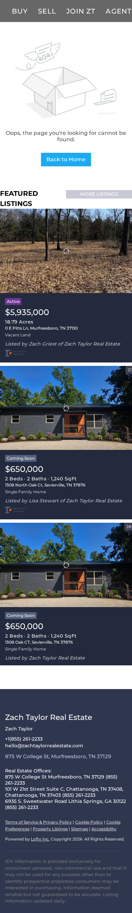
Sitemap (79, 828)
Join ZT (81, 11)
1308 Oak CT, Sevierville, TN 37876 (39, 642)
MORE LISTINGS (99, 194)
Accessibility (103, 828)
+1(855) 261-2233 (24, 739)
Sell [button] (47, 11)
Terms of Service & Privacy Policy (38, 822)
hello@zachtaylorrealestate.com (44, 746)
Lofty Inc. (40, 839)
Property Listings (50, 828)
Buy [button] (20, 11)
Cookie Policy (89, 822)
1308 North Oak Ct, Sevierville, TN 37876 (45, 484)
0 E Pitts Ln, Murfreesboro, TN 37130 (41, 328)
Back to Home (66, 159)
